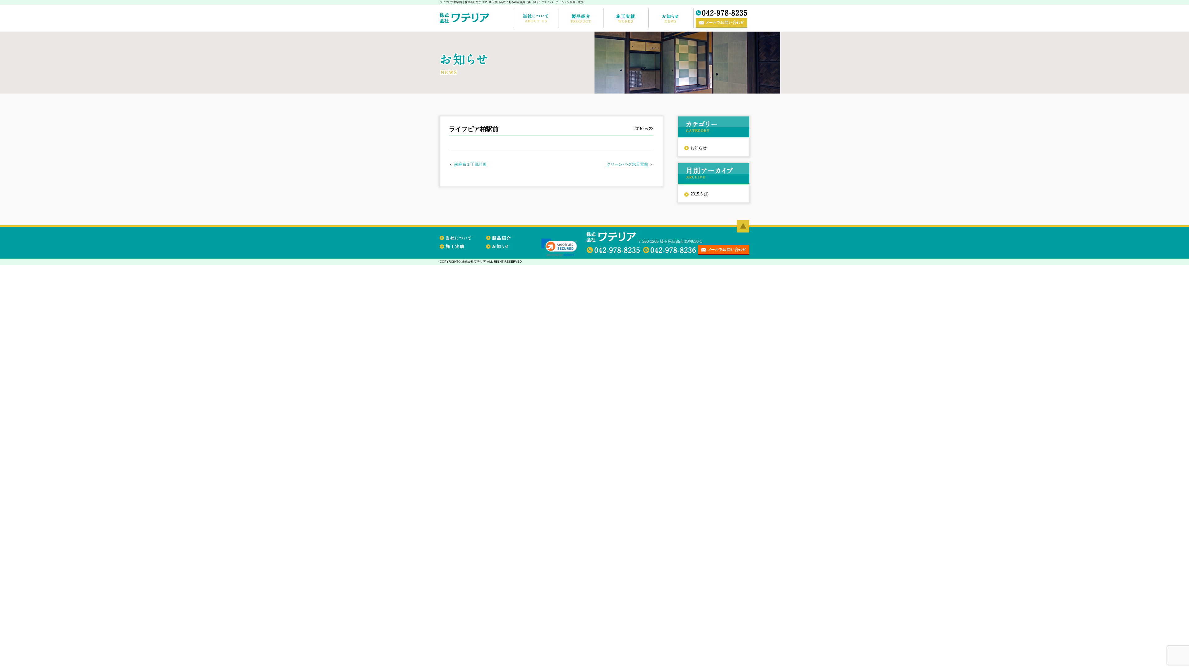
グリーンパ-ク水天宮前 (627, 164)
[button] (559, 247)
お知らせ (698, 148)
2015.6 (699, 194)
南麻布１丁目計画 (470, 164)
